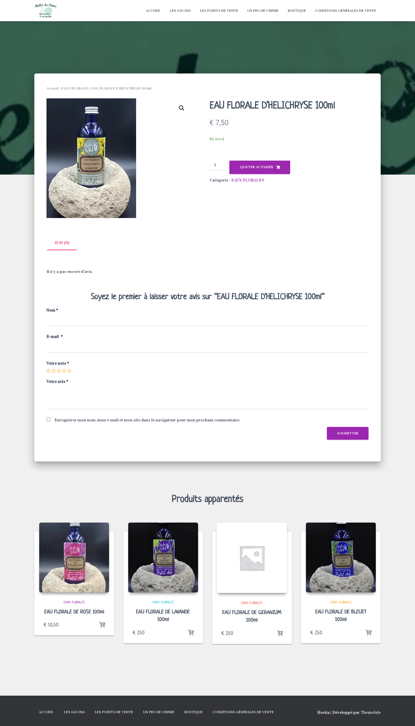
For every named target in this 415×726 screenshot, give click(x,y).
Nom (52, 310)
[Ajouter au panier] (102, 625)
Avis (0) (61, 242)
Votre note (57, 363)
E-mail (54, 336)
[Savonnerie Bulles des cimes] (46, 10)
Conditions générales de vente (345, 11)
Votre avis (57, 381)
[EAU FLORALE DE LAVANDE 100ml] (163, 557)
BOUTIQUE (297, 11)
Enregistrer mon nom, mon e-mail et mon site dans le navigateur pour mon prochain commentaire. (147, 420)
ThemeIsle (371, 712)
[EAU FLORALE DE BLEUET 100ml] (341, 557)
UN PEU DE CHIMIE (263, 11)
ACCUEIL (153, 11)
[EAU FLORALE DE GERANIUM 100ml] (252, 558)
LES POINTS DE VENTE (219, 11)
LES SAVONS (180, 11)
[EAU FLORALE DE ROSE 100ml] (74, 557)
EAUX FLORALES (75, 88)
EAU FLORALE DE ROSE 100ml (74, 612)
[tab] (66, 243)
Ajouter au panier (256, 167)
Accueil (52, 88)
